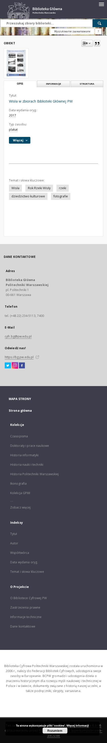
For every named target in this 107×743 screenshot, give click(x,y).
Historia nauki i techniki (26, 464)
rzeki (62, 188)
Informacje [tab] (53, 83)
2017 (12, 115)
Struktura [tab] (87, 83)
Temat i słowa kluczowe (27, 572)
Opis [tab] (20, 83)
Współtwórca (19, 553)
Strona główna (20, 410)
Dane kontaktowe (22, 626)
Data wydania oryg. (24, 562)
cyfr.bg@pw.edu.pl (18, 336)
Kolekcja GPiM (20, 493)
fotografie (61, 196)
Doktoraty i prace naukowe (29, 446)
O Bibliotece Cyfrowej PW (28, 598)
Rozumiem (54, 730)
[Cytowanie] (97, 43)
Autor (14, 543)
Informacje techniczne (26, 617)
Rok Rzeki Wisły (39, 188)
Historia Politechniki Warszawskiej (34, 474)
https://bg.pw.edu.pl (19, 357)
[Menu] (101, 4)
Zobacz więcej (20, 507)
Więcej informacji (77, 725)
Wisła (15, 188)
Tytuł (13, 534)
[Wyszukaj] (100, 23)
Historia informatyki (24, 455)
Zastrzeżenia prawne (25, 607)
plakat (13, 129)
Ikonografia (18, 483)
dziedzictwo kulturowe (28, 196)
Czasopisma (19, 436)
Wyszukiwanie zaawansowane (72, 31)
